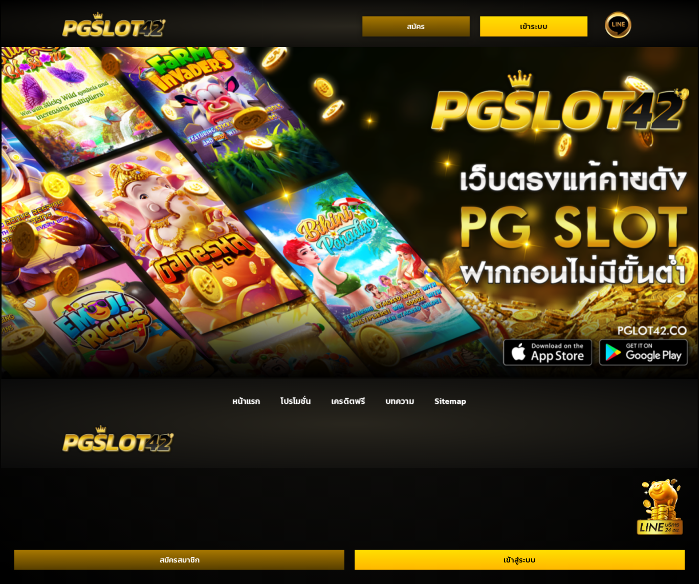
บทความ (400, 401)
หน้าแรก (246, 401)
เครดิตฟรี (348, 401)
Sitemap (450, 401)
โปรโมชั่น (296, 401)
